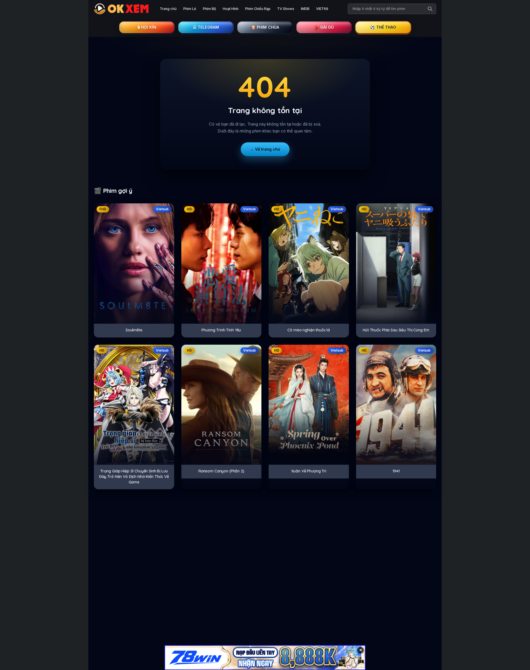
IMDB (305, 9)
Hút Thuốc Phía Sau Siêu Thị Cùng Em (396, 330)
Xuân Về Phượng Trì (308, 471)
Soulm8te (134, 330)
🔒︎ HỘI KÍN (146, 27)
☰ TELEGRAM (206, 27)
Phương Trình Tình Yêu (221, 330)
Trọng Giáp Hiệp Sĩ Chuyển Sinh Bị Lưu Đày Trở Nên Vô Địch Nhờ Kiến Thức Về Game (134, 476)
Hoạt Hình (231, 9)
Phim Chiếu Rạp (258, 9)
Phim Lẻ (189, 9)
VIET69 (322, 9)
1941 (396, 471)
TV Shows (285, 9)
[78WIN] (265, 657)
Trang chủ (168, 9)
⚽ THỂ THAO (383, 27)
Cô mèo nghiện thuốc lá (308, 330)
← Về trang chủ (265, 149)
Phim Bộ (209, 9)
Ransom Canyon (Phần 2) (221, 471)
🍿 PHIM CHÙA (265, 27)
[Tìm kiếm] (430, 9)
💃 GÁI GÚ (324, 27)
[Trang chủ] (122, 8)
